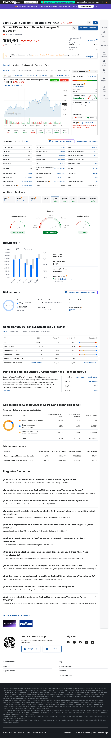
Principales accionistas (25, 70)
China (95, 390)
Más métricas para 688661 (87, 141)
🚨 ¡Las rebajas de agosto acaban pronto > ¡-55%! (58, 2)
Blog (60, 662)
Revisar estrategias (89, 56)
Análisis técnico (13, 192)
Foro (47, 65)
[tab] (8, 199)
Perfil (13, 70)
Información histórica (41, 70)
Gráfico (15, 65)
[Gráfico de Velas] (5, 76)
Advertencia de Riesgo (100, 733)
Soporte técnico (9, 671)
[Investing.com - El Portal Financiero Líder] (11, 2)
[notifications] (102, 2)
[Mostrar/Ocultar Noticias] (51, 76)
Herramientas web (65, 675)
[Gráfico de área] (9, 76)
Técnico (38, 65)
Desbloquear (38, 362)
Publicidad (7, 666)
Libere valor (91, 40)
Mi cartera (62, 671)
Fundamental (27, 65)
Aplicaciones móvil (65, 666)
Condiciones (68, 733)
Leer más (6, 390)
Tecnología (93, 381)
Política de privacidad (83, 733)
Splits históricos (56, 70)
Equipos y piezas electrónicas (86, 377)
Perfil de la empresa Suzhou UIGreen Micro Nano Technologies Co (44, 371)
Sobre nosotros (9, 662)
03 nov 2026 (61, 173)
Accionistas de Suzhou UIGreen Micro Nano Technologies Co (41, 404)
